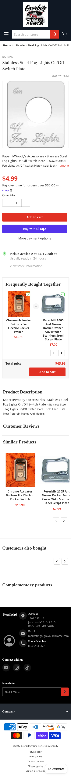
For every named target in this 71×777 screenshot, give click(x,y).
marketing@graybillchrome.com (48, 636)
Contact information (36, 770)
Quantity (8, 195)
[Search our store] (54, 34)
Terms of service (35, 761)
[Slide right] (61, 353)
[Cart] (65, 34)
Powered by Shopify (48, 745)
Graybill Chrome (29, 745)
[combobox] (35, 34)
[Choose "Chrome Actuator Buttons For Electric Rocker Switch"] (28, 294)
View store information (26, 266)
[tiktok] (27, 667)
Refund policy (35, 751)
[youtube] (6, 667)
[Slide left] (53, 353)
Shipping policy (35, 766)
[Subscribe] (65, 692)
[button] (6, 34)
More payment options (34, 238)
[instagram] (16, 667)
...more (64, 165)
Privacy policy (35, 756)
